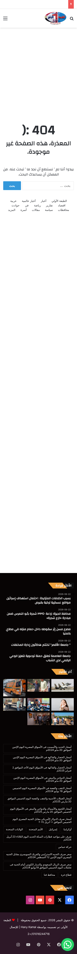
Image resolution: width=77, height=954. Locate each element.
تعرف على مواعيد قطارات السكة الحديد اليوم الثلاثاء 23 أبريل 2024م (38, 838)
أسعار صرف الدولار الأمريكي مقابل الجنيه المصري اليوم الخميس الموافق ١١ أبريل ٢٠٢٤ (42, 820)
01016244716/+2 (39, 934)
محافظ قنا (49, 874)
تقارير (49, 205)
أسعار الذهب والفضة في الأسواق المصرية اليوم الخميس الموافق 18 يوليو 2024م (42, 789)
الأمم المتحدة (36, 829)
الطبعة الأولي (59, 201)
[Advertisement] (38, 70)
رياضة (37, 205)
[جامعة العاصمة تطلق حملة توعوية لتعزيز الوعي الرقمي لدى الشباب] (62, 704)
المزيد (11, 210)
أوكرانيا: (67, 829)
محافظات (63, 210)
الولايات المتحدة (14, 829)
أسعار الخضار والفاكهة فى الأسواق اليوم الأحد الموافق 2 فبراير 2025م (41, 769)
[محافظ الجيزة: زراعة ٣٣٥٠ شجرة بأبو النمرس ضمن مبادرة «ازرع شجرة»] (38, 685)
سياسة (49, 210)
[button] (67, 944)
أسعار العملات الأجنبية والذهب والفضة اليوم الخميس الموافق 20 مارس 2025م (39, 800)
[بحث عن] (72, 20)
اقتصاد (61, 205)
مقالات (36, 210)
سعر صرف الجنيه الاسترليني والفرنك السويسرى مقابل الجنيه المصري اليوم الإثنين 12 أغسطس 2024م (38, 856)
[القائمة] (5, 20)
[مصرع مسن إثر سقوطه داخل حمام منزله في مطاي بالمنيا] (14, 687)
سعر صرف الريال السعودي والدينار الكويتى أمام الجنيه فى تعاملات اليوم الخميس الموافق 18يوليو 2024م (40, 866)
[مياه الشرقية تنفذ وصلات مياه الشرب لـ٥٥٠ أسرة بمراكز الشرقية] (62, 718)
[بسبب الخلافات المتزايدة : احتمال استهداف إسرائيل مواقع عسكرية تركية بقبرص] (62, 685)
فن (26, 205)
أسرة (24, 210)
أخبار (43, 201)
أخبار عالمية (29, 201)
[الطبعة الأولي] (55, 18)
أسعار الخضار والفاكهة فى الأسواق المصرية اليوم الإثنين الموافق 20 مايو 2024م (42, 759)
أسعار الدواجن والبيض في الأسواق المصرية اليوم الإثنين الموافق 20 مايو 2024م (42, 779)
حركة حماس (64, 846)
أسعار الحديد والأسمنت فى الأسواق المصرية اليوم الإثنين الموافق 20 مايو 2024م (41, 748)
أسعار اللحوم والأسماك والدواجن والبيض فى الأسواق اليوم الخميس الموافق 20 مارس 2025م (40, 810)
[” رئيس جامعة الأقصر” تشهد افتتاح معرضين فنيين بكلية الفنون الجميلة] (38, 718)
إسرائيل (53, 829)
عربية (13, 201)
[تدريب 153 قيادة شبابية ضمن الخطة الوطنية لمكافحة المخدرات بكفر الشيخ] (38, 704)
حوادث (15, 205)
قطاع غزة (66, 874)
